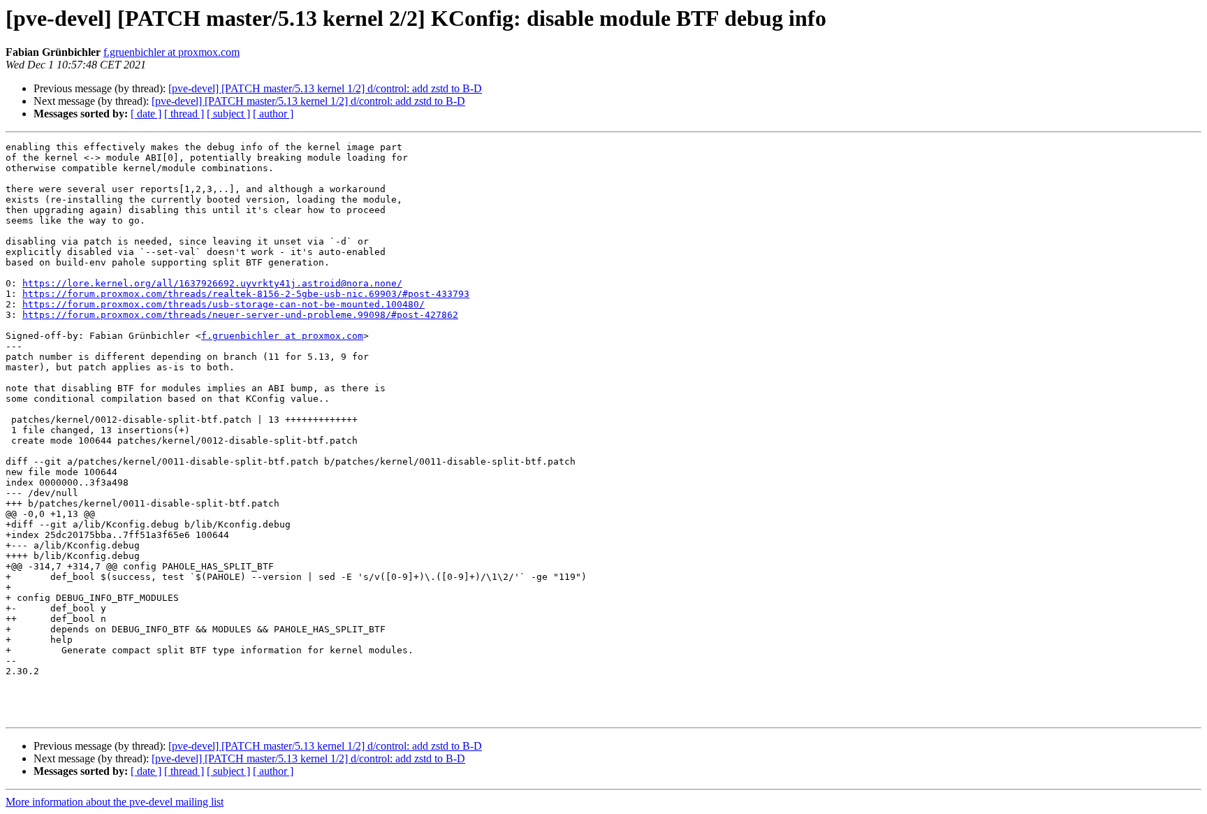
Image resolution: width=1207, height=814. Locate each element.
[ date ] (146, 113)
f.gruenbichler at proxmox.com (171, 52)
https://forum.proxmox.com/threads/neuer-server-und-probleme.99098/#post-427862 (240, 315)
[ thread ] (184, 113)
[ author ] (273, 113)
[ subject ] (228, 113)
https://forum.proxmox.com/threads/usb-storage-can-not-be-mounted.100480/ (223, 304)
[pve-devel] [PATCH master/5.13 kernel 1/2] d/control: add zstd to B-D (325, 88)
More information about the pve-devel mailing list (115, 802)
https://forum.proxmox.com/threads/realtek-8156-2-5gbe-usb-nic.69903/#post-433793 (245, 294)
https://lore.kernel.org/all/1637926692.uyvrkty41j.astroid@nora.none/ (212, 283)
